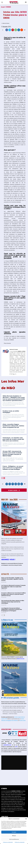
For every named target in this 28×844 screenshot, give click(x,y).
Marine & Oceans (6, 23)
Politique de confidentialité (8, 842)
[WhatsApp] (15, 30)
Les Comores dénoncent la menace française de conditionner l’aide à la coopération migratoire (13, 587)
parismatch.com (7, 745)
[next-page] (4, 478)
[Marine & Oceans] (6, 361)
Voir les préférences (14, 839)
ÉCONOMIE (8, 7)
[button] (26, 818)
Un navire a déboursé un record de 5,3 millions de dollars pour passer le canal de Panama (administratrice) (13, 594)
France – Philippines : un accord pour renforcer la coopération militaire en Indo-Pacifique (13, 468)
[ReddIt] (21, 30)
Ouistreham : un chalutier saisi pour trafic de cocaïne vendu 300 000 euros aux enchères (13, 439)
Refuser (14, 835)
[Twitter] (9, 30)
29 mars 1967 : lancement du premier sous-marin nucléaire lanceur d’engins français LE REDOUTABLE (12, 454)
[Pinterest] (12, 30)
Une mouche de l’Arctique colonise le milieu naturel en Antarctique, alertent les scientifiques (12, 602)
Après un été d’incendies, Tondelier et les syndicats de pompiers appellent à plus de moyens (12, 579)
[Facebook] (6, 30)
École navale (23, 720)
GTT (16, 746)
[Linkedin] (18, 30)
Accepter (14, 832)
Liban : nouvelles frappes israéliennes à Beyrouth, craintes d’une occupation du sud (13, 426)
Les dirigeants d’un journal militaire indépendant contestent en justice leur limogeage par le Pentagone (11, 609)
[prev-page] (2, 478)
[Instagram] (11, 373)
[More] (24, 30)
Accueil (3, 7)
